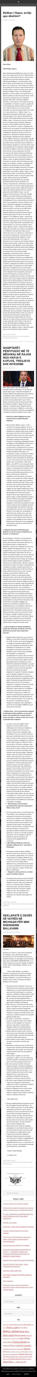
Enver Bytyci (6, 1338)
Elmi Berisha (29, 1335)
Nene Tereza (6, 1354)
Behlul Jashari (11, 1331)
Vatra (18, 1362)
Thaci (14, 1362)
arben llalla (26, 1324)
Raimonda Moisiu (10, 1356)
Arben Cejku (14, 904)
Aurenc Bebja (23, 1328)
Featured (14, 902)
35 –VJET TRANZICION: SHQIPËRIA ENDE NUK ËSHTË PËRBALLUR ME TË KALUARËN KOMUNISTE (18, 1216)
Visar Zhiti (23, 1362)
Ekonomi (13, 334)
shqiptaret (28, 1359)
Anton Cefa (20, 1324)
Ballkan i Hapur (15, 336)
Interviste (5, 1349)
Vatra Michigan (7, 1164)
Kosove (5, 1351)
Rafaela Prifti (23, 1354)
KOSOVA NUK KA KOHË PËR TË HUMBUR (16, 1245)
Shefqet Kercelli (15, 1359)
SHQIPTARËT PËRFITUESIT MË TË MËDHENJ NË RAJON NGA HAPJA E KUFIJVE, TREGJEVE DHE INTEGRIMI (17, 356)
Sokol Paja (8, 1361)
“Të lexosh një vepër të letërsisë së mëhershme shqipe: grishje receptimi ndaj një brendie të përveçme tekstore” (17, 1239)
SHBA (8, 1359)
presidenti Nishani (14, 1354)
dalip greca (8, 1335)
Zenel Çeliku (13, 338)
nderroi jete (24, 1352)
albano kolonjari (6, 1324)
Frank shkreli (19, 1342)
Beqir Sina (24, 1331)
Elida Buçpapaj (19, 1335)
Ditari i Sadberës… (8, 1281)
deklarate (14, 1162)
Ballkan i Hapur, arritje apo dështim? (17, 14)
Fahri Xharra (7, 1342)
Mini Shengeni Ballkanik (26, 904)
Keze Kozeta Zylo (12, 1349)
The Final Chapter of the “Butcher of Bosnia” (16, 1204)
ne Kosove (30, 1351)
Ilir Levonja (26, 1345)
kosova (27, 1348)
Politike (13, 1160)
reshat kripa (26, 1356)
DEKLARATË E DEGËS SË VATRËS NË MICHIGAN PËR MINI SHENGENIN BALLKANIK (17, 921)
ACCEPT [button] (26, 1374)
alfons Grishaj (13, 1324)
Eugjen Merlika (24, 1338)
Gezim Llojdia (15, 1345)
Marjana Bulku (11, 1351)
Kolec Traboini (20, 1349)
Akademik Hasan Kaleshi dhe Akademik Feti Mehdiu (18, 1260)
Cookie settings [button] (16, 1374)
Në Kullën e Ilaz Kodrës (10, 1223)
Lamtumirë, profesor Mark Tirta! (12, 1271)
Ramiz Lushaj (18, 1356)
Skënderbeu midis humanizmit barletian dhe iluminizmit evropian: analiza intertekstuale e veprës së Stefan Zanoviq (18, 1287)
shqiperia (6, 905)
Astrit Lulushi (12, 1327)
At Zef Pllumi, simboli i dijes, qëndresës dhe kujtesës (18, 1227)
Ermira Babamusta (14, 1338)
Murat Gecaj (18, 1351)
